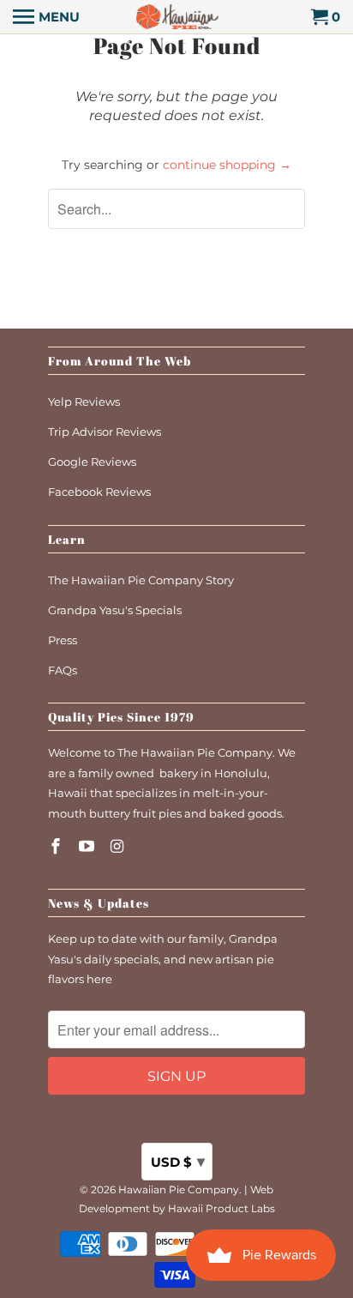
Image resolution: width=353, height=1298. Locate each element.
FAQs (62, 670)
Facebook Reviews (99, 491)
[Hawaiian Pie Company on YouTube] (88, 846)
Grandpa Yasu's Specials (115, 610)
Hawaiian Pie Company (178, 1189)
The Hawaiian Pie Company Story (141, 580)
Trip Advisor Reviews (104, 431)
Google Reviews (92, 461)
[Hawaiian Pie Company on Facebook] (57, 846)
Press (62, 640)
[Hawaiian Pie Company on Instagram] (119, 846)
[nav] (46, 17)
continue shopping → (227, 164)
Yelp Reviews (84, 401)
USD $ (178, 1161)
